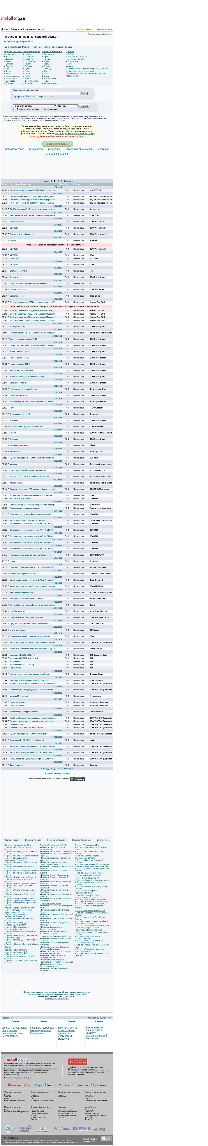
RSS (29, 1085)
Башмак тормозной (18, 383)
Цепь (70, 64)
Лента (8, 71)
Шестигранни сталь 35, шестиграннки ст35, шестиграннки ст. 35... (32, 317)
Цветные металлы (52, 51)
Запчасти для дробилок (20, 499)
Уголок (28, 78)
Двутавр (9, 59)
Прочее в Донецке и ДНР (16, 952)
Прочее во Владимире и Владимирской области (15, 859)
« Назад (45, 181)
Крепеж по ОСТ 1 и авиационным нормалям (29, 477)
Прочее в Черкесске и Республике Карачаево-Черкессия (55, 952)
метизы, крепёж (17, 222)
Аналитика (8, 1097)
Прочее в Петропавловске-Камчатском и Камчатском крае (88, 929)
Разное (15, 1021)
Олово (47, 66)
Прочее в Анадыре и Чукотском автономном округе (89, 950)
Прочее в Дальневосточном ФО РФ (90, 911)
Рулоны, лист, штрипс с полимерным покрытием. (32, 721)
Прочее (70, 51)
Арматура (9, 54)
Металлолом (50, 78)
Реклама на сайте (104, 29)
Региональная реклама (67, 1115)
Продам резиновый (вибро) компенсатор (28, 470)
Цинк (46, 73)
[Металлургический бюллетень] (81, 1132)
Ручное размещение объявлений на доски (29, 734)
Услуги (69, 66)
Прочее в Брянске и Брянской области (22, 856)
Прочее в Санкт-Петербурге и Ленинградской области (18, 911)
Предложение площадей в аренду (25, 508)
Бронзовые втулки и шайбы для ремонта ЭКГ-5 (31, 514)
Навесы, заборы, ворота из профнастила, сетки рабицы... (32, 505)
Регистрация (89, 1110)
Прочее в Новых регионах (15, 950)
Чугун (46, 81)
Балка (8, 56)
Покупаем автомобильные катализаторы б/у (30, 636)
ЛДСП (12, 408)
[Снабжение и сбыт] (10, 1132)
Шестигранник (31, 81)
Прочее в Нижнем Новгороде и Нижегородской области (54, 863)
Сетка (27, 71)
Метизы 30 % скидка (19, 696)
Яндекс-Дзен (16, 1085)
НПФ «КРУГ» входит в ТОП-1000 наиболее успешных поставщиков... (32, 203)
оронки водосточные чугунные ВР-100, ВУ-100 (31, 495)
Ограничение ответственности (96, 1115)
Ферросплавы (50, 83)
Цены (6, 1098)
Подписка (18, 1078)
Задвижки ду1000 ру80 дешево (24, 712)
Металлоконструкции (77, 56)
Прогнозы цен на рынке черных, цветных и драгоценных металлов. (67, 1033)
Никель (47, 64)
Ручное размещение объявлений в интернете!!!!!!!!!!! (32, 458)
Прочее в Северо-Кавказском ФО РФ (55, 936)
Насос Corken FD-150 (19, 358)
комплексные (16, 452)
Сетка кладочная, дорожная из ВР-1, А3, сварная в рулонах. (32, 580)
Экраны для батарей (19, 445)
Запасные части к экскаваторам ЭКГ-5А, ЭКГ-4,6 (32, 524)
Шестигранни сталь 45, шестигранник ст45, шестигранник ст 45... (32, 314)
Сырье (45, 76)
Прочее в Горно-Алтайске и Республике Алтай (52, 956)
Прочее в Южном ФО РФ (50, 903)
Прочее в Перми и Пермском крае (56, 875)
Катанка (9, 64)
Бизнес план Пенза (18, 290)
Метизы (13, 464)
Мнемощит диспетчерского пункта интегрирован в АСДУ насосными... (32, 200)
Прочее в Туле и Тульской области (20, 901)
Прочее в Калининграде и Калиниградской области (16, 924)
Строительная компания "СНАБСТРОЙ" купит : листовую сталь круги (32, 190)
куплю (13, 240)
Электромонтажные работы (22, 592)
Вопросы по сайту (92, 1113)
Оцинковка (10, 81)
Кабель (71, 54)
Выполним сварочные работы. (24, 574)
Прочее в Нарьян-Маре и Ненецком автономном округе (20, 937)
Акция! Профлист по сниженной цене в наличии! (32, 402)
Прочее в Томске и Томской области (92, 901)
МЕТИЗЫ (14, 228)
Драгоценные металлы (69, 1092)
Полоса (28, 54)
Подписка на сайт (84, 29)
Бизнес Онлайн (100, 1085)
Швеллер (29, 83)
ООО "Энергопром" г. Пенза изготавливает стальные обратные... (32, 209)
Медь (46, 61)
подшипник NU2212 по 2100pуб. (24, 658)
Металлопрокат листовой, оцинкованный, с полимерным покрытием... (32, 586)
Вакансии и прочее (38, 1117)
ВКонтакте (66, 1085)
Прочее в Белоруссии (56, 840)
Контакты (7, 1078)
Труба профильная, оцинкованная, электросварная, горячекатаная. (32, 718)
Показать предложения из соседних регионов (37, 109)
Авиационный (16, 483)
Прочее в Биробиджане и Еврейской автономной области (91, 922)
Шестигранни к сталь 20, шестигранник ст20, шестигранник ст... (32, 320)
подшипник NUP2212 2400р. (22, 665)
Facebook (52, 1085)
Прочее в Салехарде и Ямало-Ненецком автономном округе (89, 874)
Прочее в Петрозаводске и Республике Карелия (16, 928)
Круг (7, 69)
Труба (27, 76)
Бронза (47, 56)
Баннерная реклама (65, 1110)
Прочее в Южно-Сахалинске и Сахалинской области (89, 942)
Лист (7, 73)
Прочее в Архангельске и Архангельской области (16, 915)
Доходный (14, 258)
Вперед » (68, 181)
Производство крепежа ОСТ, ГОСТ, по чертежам (31, 567)
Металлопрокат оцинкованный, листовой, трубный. (32, 746)
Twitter (39, 1085)
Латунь (47, 59)
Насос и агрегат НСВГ (20, 364)
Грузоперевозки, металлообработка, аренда (88, 69)
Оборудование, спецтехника (81, 71)
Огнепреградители (18, 395)
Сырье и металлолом (95, 1092)
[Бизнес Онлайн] (42, 1132)
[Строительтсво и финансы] (99, 1132)
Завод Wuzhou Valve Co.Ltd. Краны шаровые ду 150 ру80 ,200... (32, 649)
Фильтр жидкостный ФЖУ (21, 370)
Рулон (27, 69)
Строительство (17, 296)
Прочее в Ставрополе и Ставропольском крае (51, 965)
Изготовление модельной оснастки (26, 427)
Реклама (27, 1078)
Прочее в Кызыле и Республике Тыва (92, 903)
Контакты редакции (89, 1138)
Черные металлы (13, 51)
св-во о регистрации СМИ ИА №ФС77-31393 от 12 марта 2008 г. (47, 1140)
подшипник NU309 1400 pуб (22, 655)
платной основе (19, 120)
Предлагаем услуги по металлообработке (29, 624)
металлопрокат (31, 51)
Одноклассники (82, 1085)
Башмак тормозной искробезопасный (27, 377)
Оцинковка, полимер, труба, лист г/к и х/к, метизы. (32, 690)
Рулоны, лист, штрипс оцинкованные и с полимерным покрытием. (32, 683)
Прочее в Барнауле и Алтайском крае (93, 880)
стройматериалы (17, 611)
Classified (7, 1018)
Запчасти (14, 277)
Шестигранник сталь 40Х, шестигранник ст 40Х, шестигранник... (32, 311)
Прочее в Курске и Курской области (21, 877)
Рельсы (28, 66)
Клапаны (14, 420)
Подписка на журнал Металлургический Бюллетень (42, 1030)
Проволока (30, 56)
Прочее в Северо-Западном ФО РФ (19, 908)
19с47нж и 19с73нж (18, 271)
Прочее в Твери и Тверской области (21, 898)
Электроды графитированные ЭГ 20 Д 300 (29, 680)
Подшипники (73, 61)
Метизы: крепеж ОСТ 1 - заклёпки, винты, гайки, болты (32, 333)
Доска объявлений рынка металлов (23, 29)
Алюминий (49, 54)
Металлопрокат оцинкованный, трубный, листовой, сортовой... (32, 759)
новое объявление (57, 773)
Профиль (29, 59)
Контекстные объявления (68, 1112)
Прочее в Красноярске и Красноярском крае (86, 892)
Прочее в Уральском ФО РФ (87, 845)
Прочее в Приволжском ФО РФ (53, 845)
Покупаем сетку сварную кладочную (26, 617)
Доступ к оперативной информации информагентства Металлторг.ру (14, 1031)
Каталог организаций (12, 1110)
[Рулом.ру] (61, 1132)
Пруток (28, 64)
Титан (46, 71)
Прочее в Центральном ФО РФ (17, 845)
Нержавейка (11, 78)
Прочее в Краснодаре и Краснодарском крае (51, 928)
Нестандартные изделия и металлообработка (30, 555)
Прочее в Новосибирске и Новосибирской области (87, 896)
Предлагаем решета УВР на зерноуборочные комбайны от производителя (32, 489)
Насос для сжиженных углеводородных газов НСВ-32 (32, 345)
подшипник (15, 661)
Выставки (88, 1117)
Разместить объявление (99, 1018)
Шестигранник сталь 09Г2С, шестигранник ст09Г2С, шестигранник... (32, 302)
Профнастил (30, 61)
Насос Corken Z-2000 (19, 352)
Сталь (27, 73)
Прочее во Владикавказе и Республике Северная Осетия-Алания (56, 961)
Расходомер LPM (17, 327)
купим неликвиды (18, 630)
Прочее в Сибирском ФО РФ (87, 878)
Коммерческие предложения (15, 1100)
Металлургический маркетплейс (16, 1112)
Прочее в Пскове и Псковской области (22, 944)
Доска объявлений (40, 1107)
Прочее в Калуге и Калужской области (22, 871)
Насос (12, 561)
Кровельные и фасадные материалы (27, 599)
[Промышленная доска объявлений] (25, 1132)
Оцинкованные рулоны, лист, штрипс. (27, 728)
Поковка (9, 83)
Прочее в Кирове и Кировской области (57, 852)
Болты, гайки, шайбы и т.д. (22, 234)
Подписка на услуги (89, 1140)
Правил (62, 120)
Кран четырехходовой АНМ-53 (23, 339)
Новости (7, 1095)
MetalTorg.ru (91, 1107)
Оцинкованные (16, 724)
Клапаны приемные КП (20, 414)
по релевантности (47, 97)
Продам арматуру (18, 702)
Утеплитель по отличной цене (23, 389)
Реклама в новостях (66, 1113)
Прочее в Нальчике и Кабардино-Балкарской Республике (55, 948)
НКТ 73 (13, 433)
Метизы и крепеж (76, 59)
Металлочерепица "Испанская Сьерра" (28, 520)
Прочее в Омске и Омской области (91, 899)
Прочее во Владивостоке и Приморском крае (87, 937)
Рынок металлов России (17, 47)
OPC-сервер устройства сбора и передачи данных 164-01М (32, 196)
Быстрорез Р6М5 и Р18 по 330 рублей (27, 740)
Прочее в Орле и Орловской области (22, 884)
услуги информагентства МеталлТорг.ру (75, 133)
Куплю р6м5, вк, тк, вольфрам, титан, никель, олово (32, 605)
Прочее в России (11, 840)
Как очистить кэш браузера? (57, 998)
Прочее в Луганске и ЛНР (17, 954)
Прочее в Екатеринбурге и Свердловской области (87, 857)
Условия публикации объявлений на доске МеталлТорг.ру (57, 136)
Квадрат (9, 66)
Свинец (47, 69)
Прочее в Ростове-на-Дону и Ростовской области (53, 932)
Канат (8, 61)
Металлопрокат (12, 76)
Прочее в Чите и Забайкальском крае (93, 926)
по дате (31, 97)
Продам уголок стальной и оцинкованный (29, 283)
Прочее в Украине (33, 840)
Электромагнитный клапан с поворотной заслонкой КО (32, 215)
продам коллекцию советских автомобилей (29, 674)
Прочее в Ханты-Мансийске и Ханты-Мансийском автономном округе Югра (92, 865)
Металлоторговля (13, 1107)
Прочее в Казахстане (81, 840)
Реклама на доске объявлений (99, 34)
